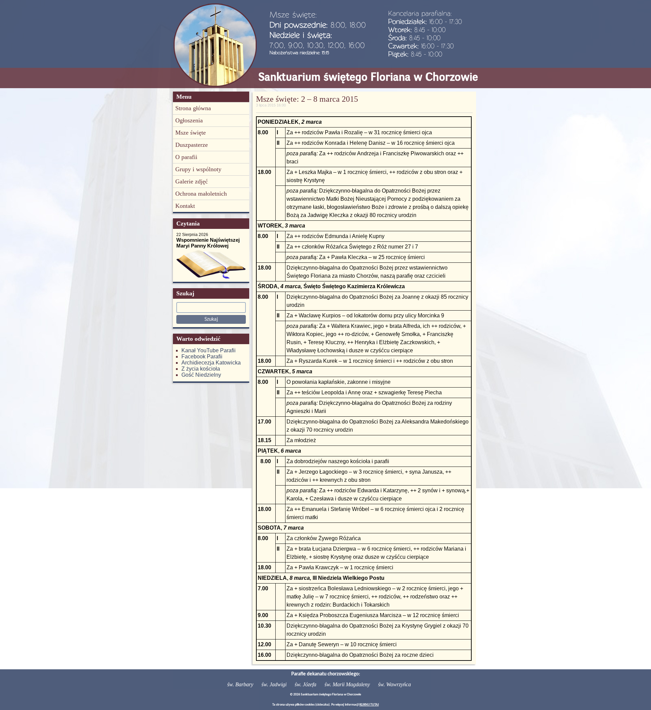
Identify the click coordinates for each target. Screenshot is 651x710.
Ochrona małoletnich (201, 193)
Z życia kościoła (200, 369)
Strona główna (193, 108)
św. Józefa (305, 684)
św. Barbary (240, 684)
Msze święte (190, 132)
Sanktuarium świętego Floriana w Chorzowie (368, 77)
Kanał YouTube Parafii (208, 350)
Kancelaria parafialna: (420, 13)
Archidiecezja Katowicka (211, 363)
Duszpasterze (191, 144)
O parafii (186, 157)
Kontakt (185, 205)
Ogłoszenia (189, 120)
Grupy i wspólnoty (198, 169)
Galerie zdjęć (191, 181)
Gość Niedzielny (201, 375)
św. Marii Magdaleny (347, 684)
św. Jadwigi (274, 684)
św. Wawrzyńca (394, 684)
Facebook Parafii (201, 356)
